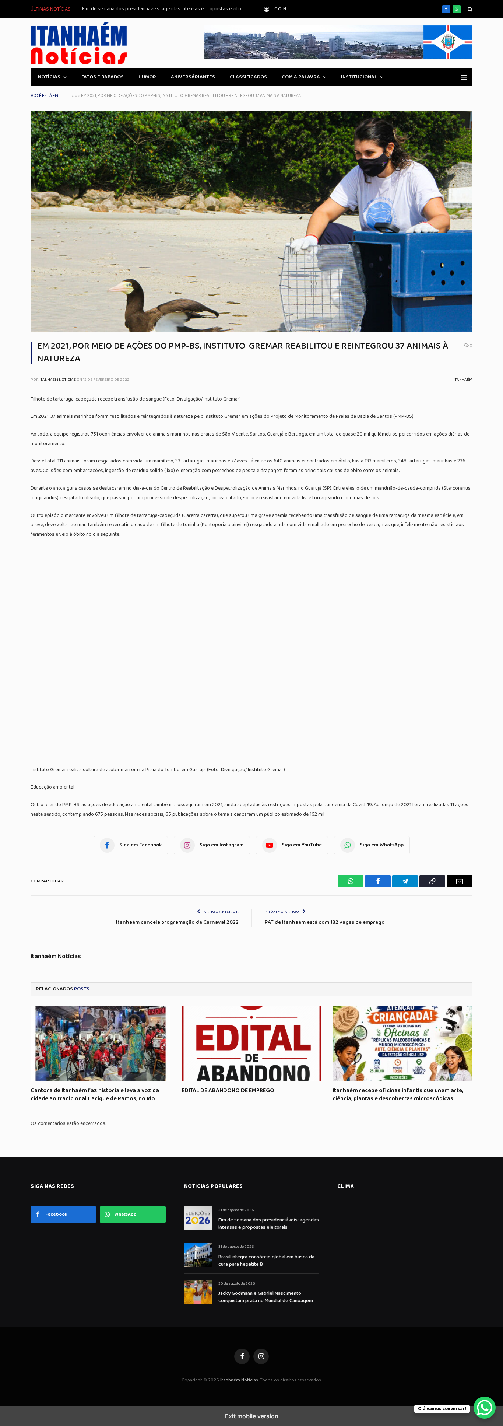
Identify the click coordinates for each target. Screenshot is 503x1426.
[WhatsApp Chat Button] (485, 1408)
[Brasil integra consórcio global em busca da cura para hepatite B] (198, 1255)
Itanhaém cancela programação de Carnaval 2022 (177, 922)
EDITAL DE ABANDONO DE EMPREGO (228, 1091)
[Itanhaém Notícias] (84, 43)
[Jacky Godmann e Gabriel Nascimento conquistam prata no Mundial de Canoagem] (198, 1292)
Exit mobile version (251, 1416)
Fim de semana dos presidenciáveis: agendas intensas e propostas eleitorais (165, 9)
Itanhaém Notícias (57, 379)
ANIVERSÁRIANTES (193, 77)
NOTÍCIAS (49, 77)
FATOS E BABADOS (102, 77)
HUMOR (147, 77)
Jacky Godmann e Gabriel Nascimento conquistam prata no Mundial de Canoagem (265, 1297)
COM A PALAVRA (301, 77)
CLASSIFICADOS (248, 77)
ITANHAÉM (463, 379)
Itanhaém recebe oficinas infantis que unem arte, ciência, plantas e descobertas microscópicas (398, 1095)
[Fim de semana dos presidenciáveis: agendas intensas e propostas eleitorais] (198, 1218)
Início (72, 95)
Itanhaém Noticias (239, 1380)
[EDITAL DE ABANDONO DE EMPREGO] (251, 1043)
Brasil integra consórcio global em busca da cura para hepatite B (266, 1260)
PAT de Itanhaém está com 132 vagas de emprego (325, 922)
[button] (469, 9)
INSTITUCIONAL (359, 77)
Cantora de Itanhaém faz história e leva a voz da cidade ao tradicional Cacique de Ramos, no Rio (95, 1095)
